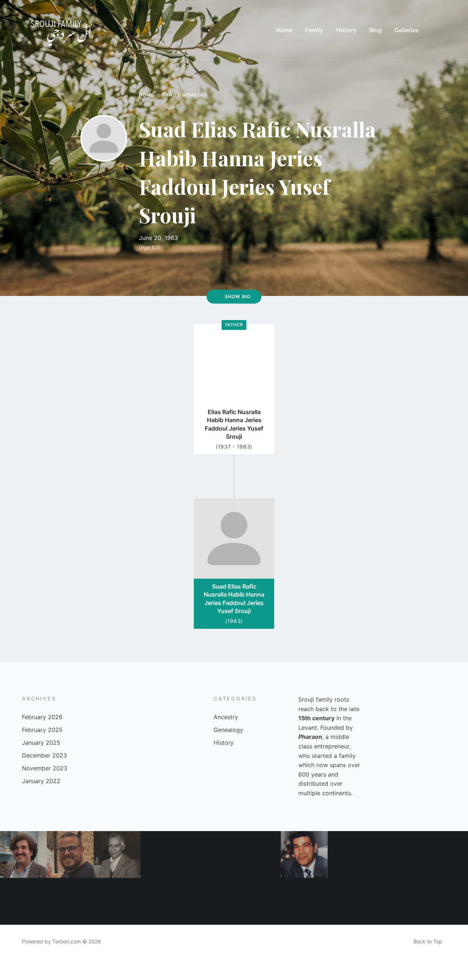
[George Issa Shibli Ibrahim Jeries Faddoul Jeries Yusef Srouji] (397, 901)
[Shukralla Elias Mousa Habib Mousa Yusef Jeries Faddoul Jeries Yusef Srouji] (163, 854)
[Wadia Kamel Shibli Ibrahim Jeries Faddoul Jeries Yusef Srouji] (444, 901)
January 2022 (41, 781)
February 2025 (42, 729)
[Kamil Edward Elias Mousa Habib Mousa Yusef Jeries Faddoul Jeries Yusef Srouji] (163, 901)
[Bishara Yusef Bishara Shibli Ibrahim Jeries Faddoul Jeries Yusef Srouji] (304, 854)
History (224, 742)
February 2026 (42, 717)
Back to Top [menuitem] (428, 941)
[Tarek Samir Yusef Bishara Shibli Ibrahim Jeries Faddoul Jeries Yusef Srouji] (117, 901)
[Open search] (438, 30)
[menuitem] (284, 30)
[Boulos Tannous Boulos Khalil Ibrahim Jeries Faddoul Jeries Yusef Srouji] (23, 901)
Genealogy (228, 729)
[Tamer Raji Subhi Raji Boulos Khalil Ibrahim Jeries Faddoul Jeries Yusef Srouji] (70, 854)
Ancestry (226, 717)
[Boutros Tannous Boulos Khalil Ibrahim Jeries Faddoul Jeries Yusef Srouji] (397, 854)
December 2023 (44, 755)
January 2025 (41, 742)
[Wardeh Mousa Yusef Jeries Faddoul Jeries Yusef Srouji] (304, 901)
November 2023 (44, 768)
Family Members (184, 95)
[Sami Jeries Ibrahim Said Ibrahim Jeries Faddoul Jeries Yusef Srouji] (117, 854)
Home (146, 95)
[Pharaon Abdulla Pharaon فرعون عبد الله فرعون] (257, 854)
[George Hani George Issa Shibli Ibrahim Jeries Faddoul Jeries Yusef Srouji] (23, 854)
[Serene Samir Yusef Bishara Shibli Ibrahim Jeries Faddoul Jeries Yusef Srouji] (444, 854)
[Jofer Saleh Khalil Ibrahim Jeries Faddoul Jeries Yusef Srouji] (257, 901)
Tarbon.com (66, 941)
